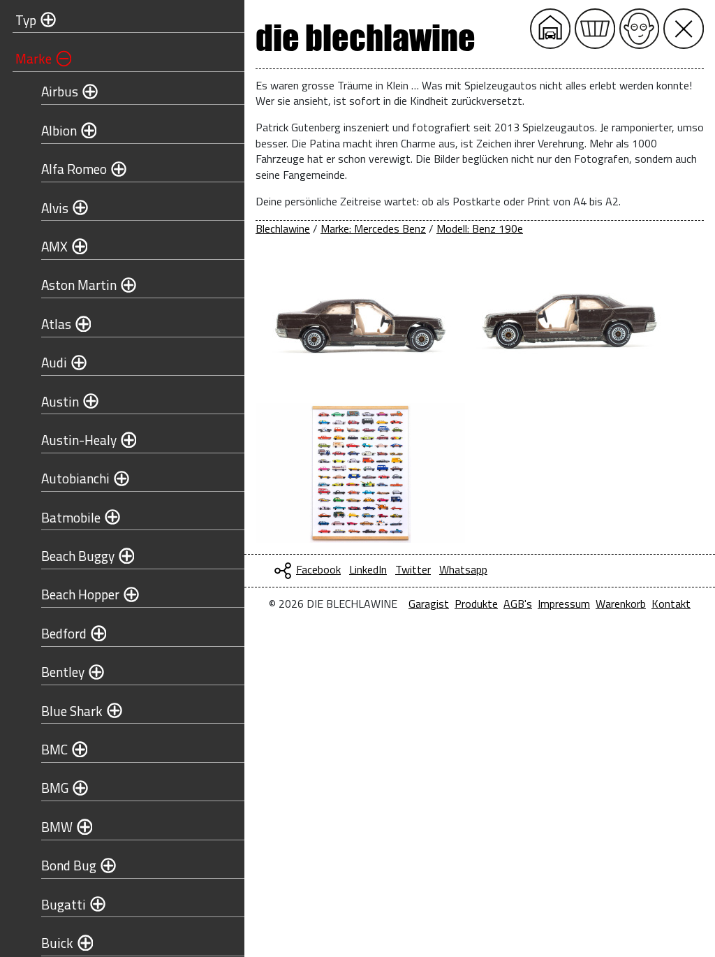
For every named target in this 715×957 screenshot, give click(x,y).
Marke (33, 58)
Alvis (54, 208)
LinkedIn (368, 569)
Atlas (56, 324)
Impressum (564, 603)
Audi (54, 362)
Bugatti (63, 904)
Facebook (318, 569)
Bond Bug (68, 865)
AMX (54, 246)
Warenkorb (621, 603)
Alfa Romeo (74, 169)
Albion (59, 130)
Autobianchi (75, 478)
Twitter (413, 569)
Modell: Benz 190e (479, 228)
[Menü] (683, 28)
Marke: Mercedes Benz (373, 228)
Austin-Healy (79, 440)
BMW (57, 827)
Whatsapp (463, 569)
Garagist (428, 603)
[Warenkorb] (595, 28)
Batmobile (71, 517)
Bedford (64, 633)
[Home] (550, 28)
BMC (54, 749)
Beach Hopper (80, 594)
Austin (60, 401)
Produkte (476, 603)
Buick (57, 943)
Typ (25, 20)
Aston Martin (79, 285)
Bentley (62, 672)
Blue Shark (72, 711)
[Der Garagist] (639, 28)
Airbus (59, 91)
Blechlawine (283, 228)
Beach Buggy (78, 556)
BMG (54, 787)
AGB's (517, 603)
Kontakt (671, 603)
